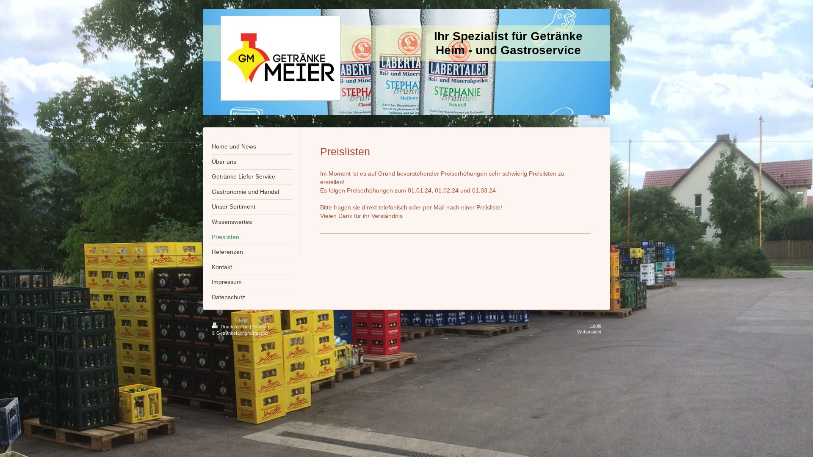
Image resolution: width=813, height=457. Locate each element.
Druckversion (234, 326)
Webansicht (589, 331)
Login (595, 325)
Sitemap (260, 326)
